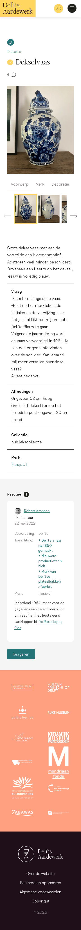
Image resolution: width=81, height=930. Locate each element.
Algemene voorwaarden (40, 891)
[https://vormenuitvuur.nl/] (58, 813)
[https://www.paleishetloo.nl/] (22, 713)
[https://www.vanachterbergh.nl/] (58, 788)
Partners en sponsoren (40, 882)
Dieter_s (14, 51)
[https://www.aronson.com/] (22, 738)
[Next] (72, 217)
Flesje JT (19, 464)
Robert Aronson (37, 511)
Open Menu (72, 8)
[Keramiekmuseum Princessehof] (58, 738)
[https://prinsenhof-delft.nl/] (58, 688)
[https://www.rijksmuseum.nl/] (58, 713)
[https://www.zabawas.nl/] (22, 813)
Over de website (40, 873)
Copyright (41, 900)
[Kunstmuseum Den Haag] (22, 688)
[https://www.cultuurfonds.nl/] (22, 788)
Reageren (21, 654)
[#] (56, 8)
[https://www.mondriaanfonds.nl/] (58, 763)
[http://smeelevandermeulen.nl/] (22, 763)
